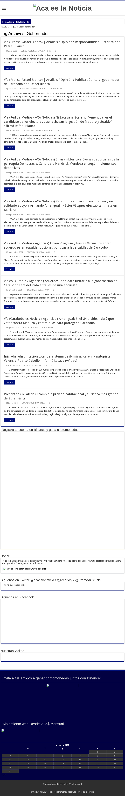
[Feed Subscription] (123, 33)
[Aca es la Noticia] (62, 8)
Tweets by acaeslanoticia (14, 585)
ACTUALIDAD (27, 403)
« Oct (3, 774)
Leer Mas (9, 68)
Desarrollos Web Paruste (68, 784)
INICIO (4, 27)
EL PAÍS (24, 51)
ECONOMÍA (24, 89)
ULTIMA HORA (45, 51)
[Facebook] (62, 788)
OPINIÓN (34, 89)
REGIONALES (33, 51)
